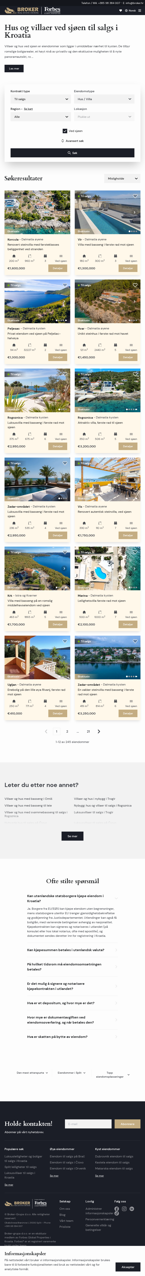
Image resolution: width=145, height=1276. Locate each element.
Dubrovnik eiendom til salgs (114, 1156)
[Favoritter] (120, 10)
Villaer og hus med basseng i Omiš (28, 799)
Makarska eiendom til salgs (114, 1168)
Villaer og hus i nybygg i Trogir (94, 799)
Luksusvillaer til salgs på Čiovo (95, 823)
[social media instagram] (124, 1209)
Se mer (9, 1184)
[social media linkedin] (132, 1209)
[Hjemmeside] (32, 10)
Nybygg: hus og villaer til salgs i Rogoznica (103, 805)
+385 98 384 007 (13, 1226)
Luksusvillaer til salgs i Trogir (93, 812)
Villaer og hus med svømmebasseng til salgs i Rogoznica (36, 814)
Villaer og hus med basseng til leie (28, 805)
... (78, 731)
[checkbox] (65, 131)
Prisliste (64, 1227)
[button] (72, 898)
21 (88, 731)
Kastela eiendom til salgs (112, 1162)
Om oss (64, 1208)
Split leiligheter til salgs (21, 1167)
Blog (62, 1215)
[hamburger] (139, 10)
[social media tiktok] (116, 1213)
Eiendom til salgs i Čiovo (66, 1162)
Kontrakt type (20, 91)
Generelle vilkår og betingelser (98, 1227)
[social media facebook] (116, 1209)
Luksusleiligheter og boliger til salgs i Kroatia (23, 1159)
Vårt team (66, 1221)
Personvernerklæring (99, 1219)
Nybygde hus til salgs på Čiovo (26, 823)
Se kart (28, 108)
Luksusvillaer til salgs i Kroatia (20, 1175)
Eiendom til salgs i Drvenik (68, 1168)
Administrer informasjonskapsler (99, 1211)
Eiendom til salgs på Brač (67, 1156)
